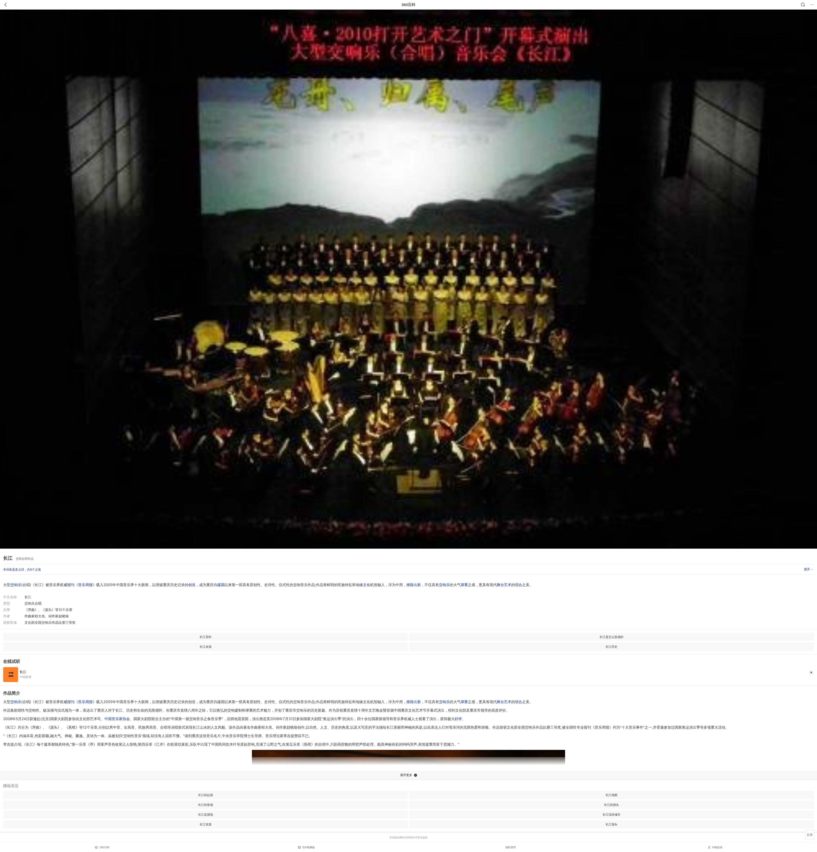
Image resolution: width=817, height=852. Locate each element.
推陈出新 (413, 585)
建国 (220, 585)
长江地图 (611, 795)
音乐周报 (85, 585)
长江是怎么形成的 (611, 637)
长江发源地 (205, 814)
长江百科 (205, 637)
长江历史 (611, 646)
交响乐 (15, 585)
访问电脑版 (308, 847)
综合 (518, 585)
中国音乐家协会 (117, 719)
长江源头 (611, 824)
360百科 (408, 5)
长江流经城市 (611, 814)
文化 (366, 585)
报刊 (70, 585)
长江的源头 (611, 804)
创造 (192, 585)
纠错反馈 (717, 847)
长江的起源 (205, 795)
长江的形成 (205, 804)
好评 (458, 719)
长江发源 (205, 646)
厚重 (464, 585)
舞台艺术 (504, 585)
